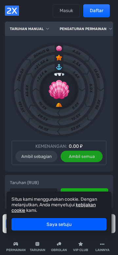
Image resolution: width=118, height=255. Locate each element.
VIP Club (80, 250)
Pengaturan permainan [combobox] (83, 29)
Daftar (96, 10)
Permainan (16, 250)
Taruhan (37, 250)
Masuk (66, 10)
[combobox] (102, 247)
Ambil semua (82, 156)
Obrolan (59, 250)
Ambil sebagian (36, 156)
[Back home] (12, 11)
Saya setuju (59, 224)
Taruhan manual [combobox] (27, 29)
